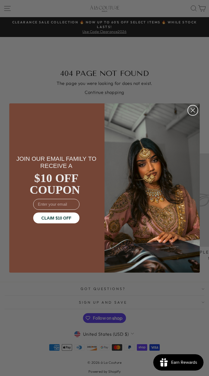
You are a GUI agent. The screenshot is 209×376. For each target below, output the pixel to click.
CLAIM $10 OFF (56, 218)
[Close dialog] (193, 110)
